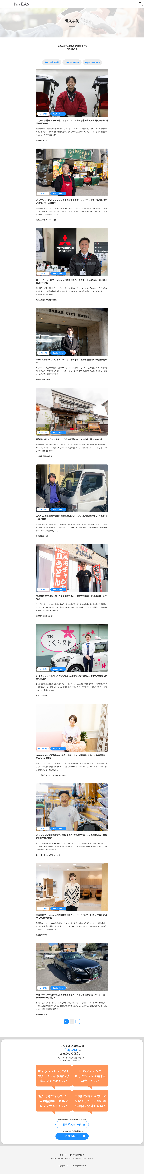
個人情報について (80, 1158)
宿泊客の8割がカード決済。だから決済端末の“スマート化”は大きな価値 (69, 439)
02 (72, 1021)
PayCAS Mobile (72, 62)
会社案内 (90, 1158)
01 (66, 1021)
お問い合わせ (72, 1136)
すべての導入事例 (51, 62)
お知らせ (53, 1158)
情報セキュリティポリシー (66, 1158)
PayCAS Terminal (92, 62)
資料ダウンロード (72, 1124)
